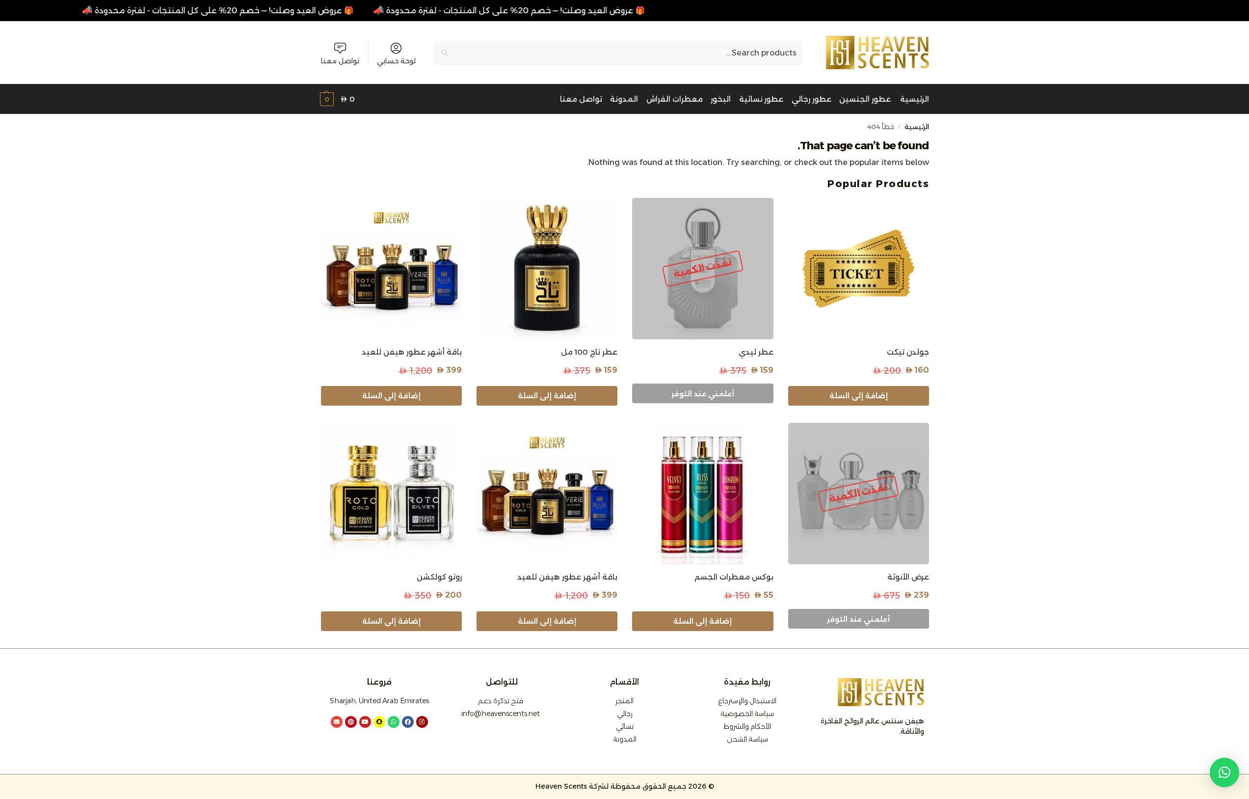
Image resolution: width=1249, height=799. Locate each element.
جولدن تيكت (908, 352)
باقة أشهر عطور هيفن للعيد (412, 352)
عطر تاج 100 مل (589, 352)
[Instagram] (422, 722)
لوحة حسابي (396, 60)
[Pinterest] (351, 722)
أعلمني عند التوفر (702, 393)
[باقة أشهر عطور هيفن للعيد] (391, 268)
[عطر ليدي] (702, 268)
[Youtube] (365, 722)
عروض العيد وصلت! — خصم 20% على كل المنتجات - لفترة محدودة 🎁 (225, 10)
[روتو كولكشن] (391, 493)
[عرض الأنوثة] (858, 493)
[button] (337, 99)
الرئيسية (916, 127)
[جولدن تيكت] (858, 268)
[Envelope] (337, 722)
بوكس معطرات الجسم (733, 576)
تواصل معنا (340, 60)
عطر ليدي (756, 352)
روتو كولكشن (439, 576)
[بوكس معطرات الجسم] (702, 493)
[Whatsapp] (393, 722)
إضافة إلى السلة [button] (858, 395)
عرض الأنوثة (908, 576)
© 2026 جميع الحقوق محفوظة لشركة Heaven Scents (624, 786)
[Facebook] (408, 722)
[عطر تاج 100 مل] (547, 268)
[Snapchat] (379, 722)
